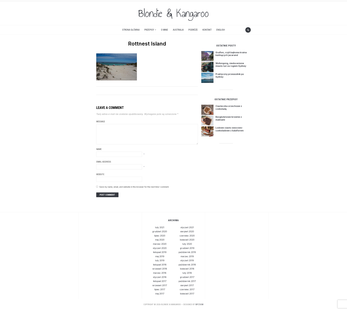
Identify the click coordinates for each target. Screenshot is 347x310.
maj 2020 (159, 239)
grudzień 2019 (187, 248)
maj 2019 (159, 256)
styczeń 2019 (187, 260)
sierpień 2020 (187, 231)
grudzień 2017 (187, 277)
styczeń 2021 (187, 227)
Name (99, 149)
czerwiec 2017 (187, 289)
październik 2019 (187, 252)
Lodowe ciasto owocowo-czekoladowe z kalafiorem (230, 129)
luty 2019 (159, 260)
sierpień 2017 (187, 285)
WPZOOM (199, 304)
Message (100, 121)
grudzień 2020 (159, 231)
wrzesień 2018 (159, 268)
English (220, 29)
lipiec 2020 (159, 235)
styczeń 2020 (160, 248)
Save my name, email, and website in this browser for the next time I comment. (134, 187)
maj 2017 (159, 293)
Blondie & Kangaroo (173, 13)
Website (100, 174)
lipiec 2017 (159, 289)
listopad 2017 (159, 281)
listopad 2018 (159, 264)
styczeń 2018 (159, 277)
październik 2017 (187, 281)
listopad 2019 (159, 252)
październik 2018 (187, 264)
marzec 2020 (159, 244)
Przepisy (149, 29)
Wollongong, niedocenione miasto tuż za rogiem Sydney (231, 64)
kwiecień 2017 (187, 293)
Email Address (103, 161)
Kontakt (207, 29)
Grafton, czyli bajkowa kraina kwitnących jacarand (231, 54)
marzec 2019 (187, 256)
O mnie (164, 29)
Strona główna (131, 29)
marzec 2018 (159, 273)
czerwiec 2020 (187, 235)
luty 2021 (159, 227)
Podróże (193, 29)
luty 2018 (187, 273)
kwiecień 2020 (187, 239)
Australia (178, 29)
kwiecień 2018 (187, 268)
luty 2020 (187, 244)
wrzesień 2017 (159, 285)
